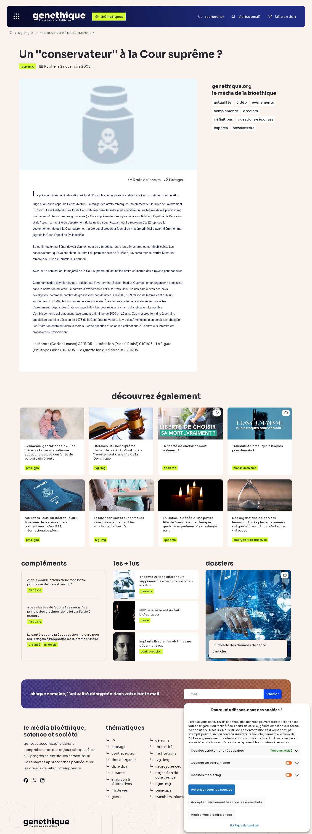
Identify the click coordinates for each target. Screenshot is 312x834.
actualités (223, 102)
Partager (175, 180)
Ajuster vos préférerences (211, 815)
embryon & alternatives (121, 781)
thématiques (111, 16)
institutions (165, 753)
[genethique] (59, 16)
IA (113, 740)
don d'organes (123, 760)
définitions (223, 119)
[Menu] (16, 16)
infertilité (163, 747)
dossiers (250, 111)
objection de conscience (166, 775)
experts (221, 128)
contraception (124, 753)
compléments (226, 111)
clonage (118, 747)
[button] (273, 694)
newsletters (243, 128)
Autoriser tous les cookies (212, 790)
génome (162, 740)
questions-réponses (255, 119)
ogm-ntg (163, 783)
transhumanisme (169, 797)
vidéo (242, 102)
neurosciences (168, 766)
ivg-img (27, 66)
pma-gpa (163, 790)
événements (263, 102)
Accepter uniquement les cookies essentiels (226, 802)
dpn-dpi (119, 766)
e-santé (118, 773)
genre (116, 797)
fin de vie (119, 790)
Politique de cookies (244, 825)
